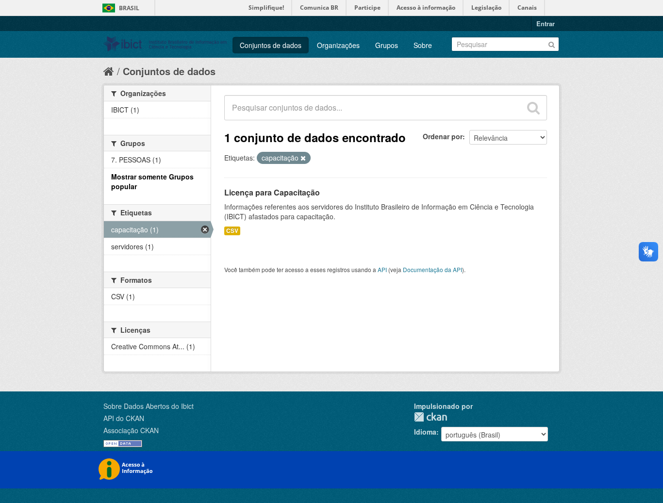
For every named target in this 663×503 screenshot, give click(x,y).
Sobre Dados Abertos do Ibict (148, 406)
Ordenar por (443, 136)
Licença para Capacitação (272, 192)
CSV (232, 231)
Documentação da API (432, 269)
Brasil (129, 8)
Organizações (338, 45)
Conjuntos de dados (270, 45)
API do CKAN (123, 418)
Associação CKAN (131, 430)
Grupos (386, 45)
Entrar (545, 23)
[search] (533, 107)
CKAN (430, 417)
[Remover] (303, 158)
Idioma (425, 432)
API (382, 269)
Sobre (423, 45)
